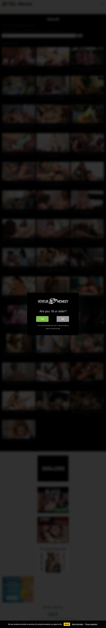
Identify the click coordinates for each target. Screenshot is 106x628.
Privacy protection (91, 624)
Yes (42, 319)
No (63, 319)
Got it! (67, 624)
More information (77, 624)
